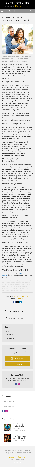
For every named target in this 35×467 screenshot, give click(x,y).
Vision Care (10, 334)
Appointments (27, 11)
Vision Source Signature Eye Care (17, 457)
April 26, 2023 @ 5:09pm (21, 296)
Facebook (16, 384)
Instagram (19, 384)
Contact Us (18, 364)
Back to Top (17, 462)
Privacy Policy (9, 453)
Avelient (28, 453)
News (8, 331)
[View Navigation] (3, 11)
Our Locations (9, 401)
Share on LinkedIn (20, 302)
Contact (12, 11)
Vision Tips (21, 298)
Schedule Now (18, 358)
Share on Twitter (17, 302)
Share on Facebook (14, 302)
